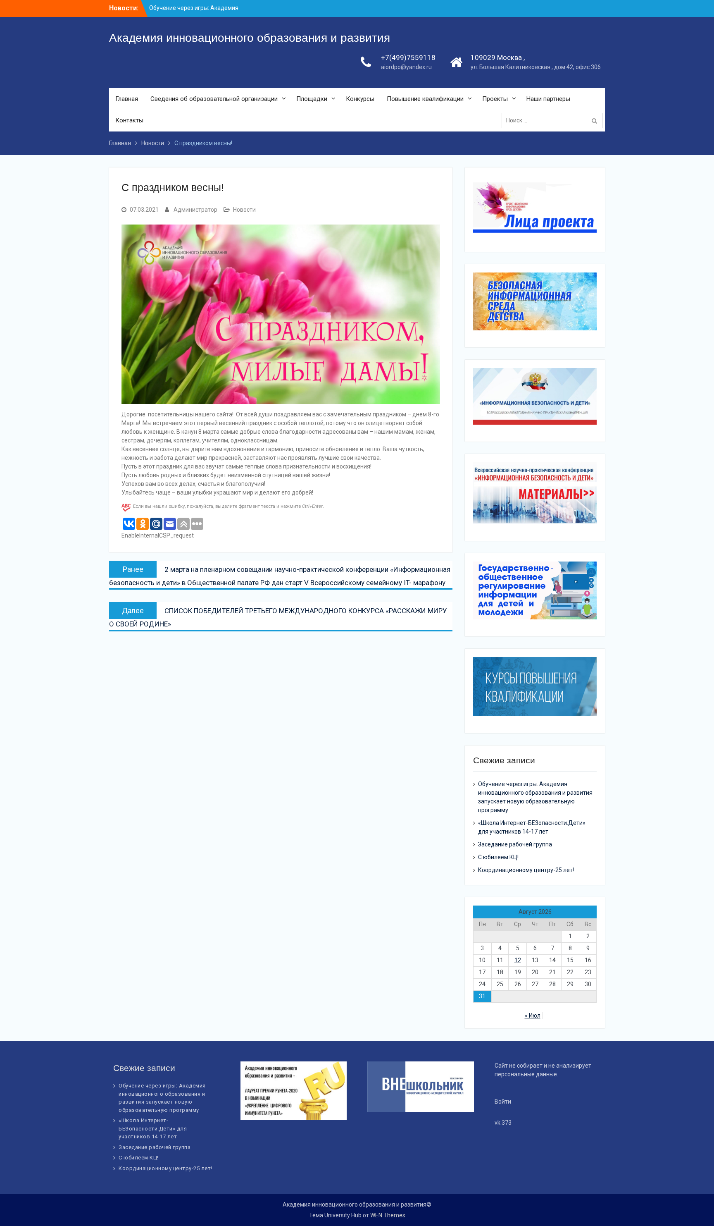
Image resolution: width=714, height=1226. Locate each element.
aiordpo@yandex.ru (406, 67)
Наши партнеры (548, 99)
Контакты (129, 120)
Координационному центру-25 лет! (526, 870)
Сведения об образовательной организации (214, 99)
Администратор (195, 209)
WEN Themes (387, 1215)
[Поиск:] (554, 120)
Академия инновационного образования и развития (249, 37)
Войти (503, 1101)
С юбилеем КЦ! (498, 857)
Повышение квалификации (425, 99)
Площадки (311, 99)
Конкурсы (360, 99)
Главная (126, 99)
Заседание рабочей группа (515, 844)
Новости (244, 209)
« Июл (532, 1015)
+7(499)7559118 (408, 57)
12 (517, 960)
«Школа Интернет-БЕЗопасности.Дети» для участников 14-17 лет (153, 1128)
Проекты (495, 99)
